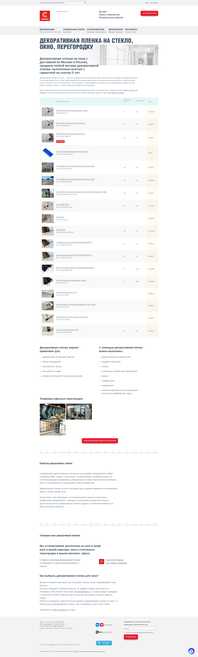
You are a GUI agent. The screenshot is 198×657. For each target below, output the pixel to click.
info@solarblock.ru (82, 592)
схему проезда (59, 610)
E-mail (126, 629)
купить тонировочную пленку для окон (68, 644)
